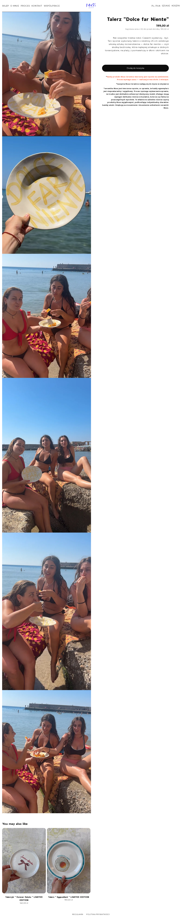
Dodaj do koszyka (135, 68)
